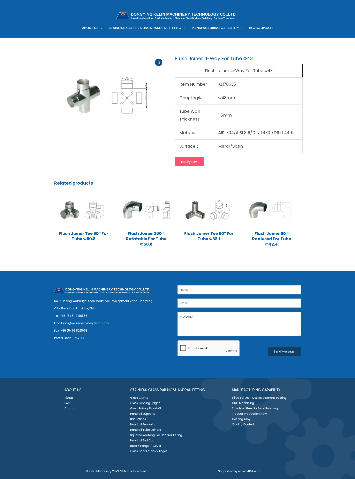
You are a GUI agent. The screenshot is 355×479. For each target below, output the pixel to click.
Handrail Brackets (142, 424)
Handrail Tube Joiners (145, 430)
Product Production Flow (249, 414)
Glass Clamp (139, 398)
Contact (71, 408)
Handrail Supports (142, 414)
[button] (100, 28)
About (69, 398)
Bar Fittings (138, 419)
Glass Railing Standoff (145, 408)
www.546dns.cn (249, 471)
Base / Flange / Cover (145, 446)
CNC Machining (243, 403)
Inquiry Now (189, 162)
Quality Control (243, 424)
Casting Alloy (241, 419)
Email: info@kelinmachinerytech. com (81, 323)
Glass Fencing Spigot (145, 403)
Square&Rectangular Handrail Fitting (156, 435)
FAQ (67, 403)
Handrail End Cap (142, 440)
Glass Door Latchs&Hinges (148, 451)
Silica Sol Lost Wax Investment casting (259, 398)
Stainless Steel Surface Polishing (255, 408)
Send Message (284, 351)
